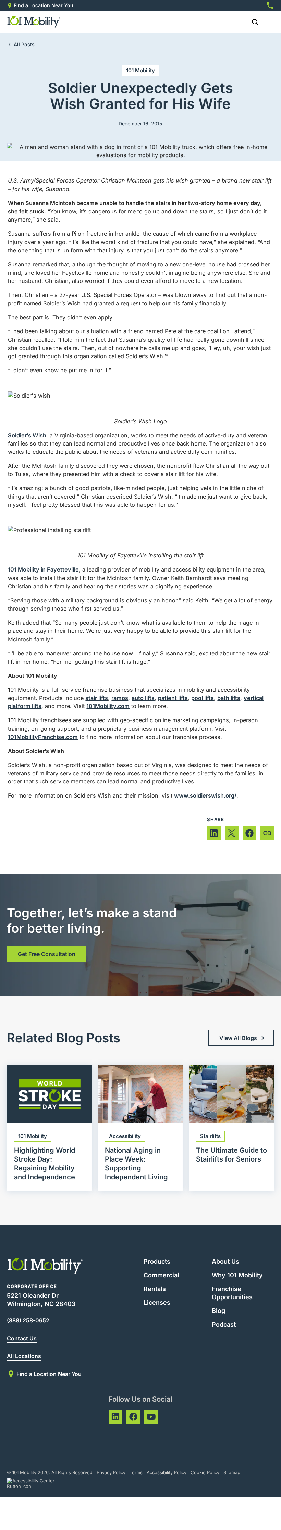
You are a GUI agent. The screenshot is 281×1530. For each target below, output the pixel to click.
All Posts (24, 44)
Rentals (155, 1288)
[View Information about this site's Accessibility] (37, 1483)
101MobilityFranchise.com (43, 736)
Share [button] (267, 833)
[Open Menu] (270, 22)
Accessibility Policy (166, 1472)
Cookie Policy (205, 1472)
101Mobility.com (108, 706)
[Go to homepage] (34, 22)
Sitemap (231, 1472)
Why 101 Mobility (237, 1275)
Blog (218, 1310)
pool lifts (202, 697)
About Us (225, 1261)
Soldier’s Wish (27, 435)
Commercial (161, 1275)
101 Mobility (140, 70)
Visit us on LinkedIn (115, 1417)
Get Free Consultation (46, 954)
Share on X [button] (232, 833)
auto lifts (143, 697)
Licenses (157, 1302)
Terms (136, 1472)
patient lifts (173, 697)
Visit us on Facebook (133, 1417)
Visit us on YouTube (151, 1417)
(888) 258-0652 (28, 1320)
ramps (119, 697)
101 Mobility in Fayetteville (43, 569)
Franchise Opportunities (232, 1293)
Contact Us (22, 1338)
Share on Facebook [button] (249, 833)
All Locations (24, 1356)
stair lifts (96, 697)
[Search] (252, 22)
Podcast (224, 1324)
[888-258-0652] (270, 5)
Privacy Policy (111, 1472)
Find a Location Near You (43, 5)
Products (157, 1261)
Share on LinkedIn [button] (214, 833)
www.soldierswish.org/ (205, 795)
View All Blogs (238, 1037)
